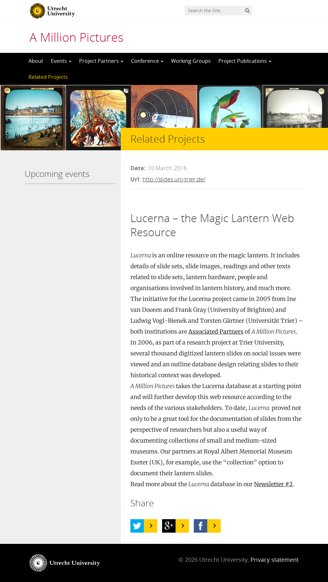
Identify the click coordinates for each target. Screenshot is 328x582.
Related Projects (48, 76)
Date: (138, 168)
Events (59, 60)
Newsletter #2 (273, 484)
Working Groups (191, 60)
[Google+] (169, 526)
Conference (145, 60)
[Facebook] (200, 526)
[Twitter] (137, 526)
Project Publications (243, 60)
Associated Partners (215, 331)
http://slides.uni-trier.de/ (174, 179)
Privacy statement (274, 559)
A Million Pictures (76, 37)
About (36, 60)
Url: (135, 179)
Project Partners (99, 60)
